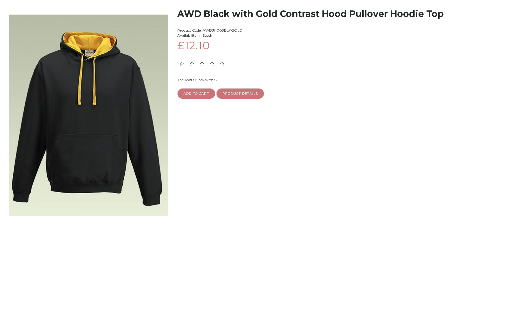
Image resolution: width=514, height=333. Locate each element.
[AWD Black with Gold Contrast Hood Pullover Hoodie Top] (88, 11)
